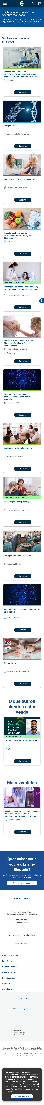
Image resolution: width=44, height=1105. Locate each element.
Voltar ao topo (23, 898)
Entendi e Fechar (22, 1096)
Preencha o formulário (22, 883)
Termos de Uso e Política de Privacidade (22, 1048)
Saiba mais (23, 92)
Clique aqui (18, 1027)
